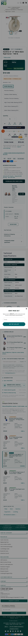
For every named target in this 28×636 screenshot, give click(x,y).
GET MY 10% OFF (14, 324)
